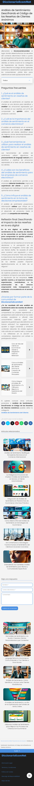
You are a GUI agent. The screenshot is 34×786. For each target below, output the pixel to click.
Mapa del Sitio (6, 781)
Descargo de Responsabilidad (11, 776)
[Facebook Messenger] (8, 423)
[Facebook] (3, 423)
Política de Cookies (7, 772)
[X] (12, 423)
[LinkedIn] (31, 423)
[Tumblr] (26, 423)
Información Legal (7, 763)
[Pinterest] (17, 423)
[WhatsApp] (21, 423)
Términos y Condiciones (9, 767)
